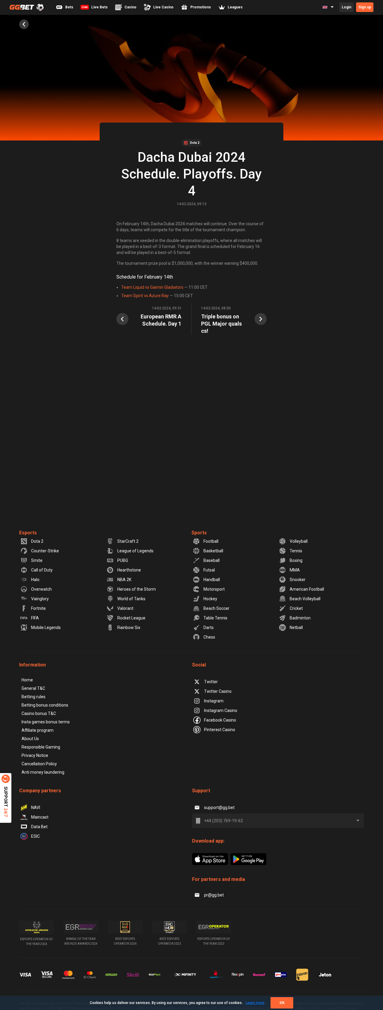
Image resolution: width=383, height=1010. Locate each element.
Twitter (211, 681)
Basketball (213, 550)
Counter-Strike (45, 550)
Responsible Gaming (41, 747)
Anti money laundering (43, 772)
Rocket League (131, 618)
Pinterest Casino (219, 729)
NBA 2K (124, 579)
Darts (208, 627)
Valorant (125, 608)
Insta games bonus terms (46, 721)
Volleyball (299, 541)
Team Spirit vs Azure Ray (145, 295)
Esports (28, 533)
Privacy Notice (35, 755)
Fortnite (38, 608)
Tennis (296, 550)
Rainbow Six (128, 627)
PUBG (122, 560)
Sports (199, 533)
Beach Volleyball (305, 598)
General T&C (33, 688)
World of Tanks (131, 598)
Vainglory (40, 598)
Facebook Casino (220, 720)
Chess (209, 637)
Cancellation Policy (39, 763)
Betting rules (33, 696)
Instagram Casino (220, 710)
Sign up (364, 7)
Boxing (296, 560)
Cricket (296, 608)
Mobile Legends (46, 627)
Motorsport (214, 589)
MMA (295, 570)
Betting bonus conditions (45, 705)
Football (210, 541)
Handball (211, 579)
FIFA (35, 618)
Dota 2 (37, 541)
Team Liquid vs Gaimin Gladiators (152, 287)
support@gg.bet (219, 807)
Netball (296, 627)
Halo (35, 579)
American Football (307, 589)
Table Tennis (215, 618)
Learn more (255, 1003)
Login (346, 7)
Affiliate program (38, 730)
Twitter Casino (218, 691)
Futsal (209, 570)
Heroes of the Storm (136, 589)
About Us (30, 738)
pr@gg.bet (214, 895)
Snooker (298, 579)
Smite (36, 560)
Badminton (300, 618)
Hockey (210, 598)
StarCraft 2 (128, 541)
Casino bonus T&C (39, 713)
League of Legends (135, 550)
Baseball (211, 560)
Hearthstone (129, 570)
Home (27, 680)
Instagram (214, 700)
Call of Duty (42, 570)
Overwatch (41, 589)
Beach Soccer (216, 608)
